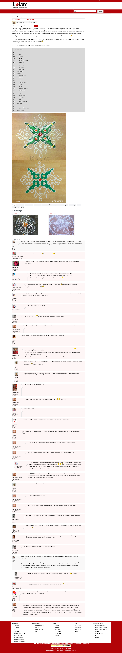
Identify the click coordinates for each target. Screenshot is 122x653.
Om (16, 629)
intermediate (20, 205)
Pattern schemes (19, 639)
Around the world (39, 625)
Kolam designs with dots (101, 627)
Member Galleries (97, 1)
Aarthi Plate (58, 633)
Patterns (15, 623)
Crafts (62, 11)
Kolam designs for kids (100, 629)
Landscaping (78, 629)
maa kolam (37, 205)
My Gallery (33, 22)
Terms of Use (67, 650)
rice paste (44, 205)
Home (14, 17)
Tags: (13, 205)
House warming (39, 629)
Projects (75, 623)
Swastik (17, 631)
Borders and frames (20, 633)
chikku (50, 205)
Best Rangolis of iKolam (50, 11)
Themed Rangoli (35, 11)
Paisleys (17, 627)
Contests (97, 631)
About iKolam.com (50, 650)
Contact (74, 650)
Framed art (78, 625)
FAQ (96, 635)
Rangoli (14, 11)
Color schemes (19, 637)
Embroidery (58, 631)
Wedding (37, 631)
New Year (37, 627)
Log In (70, 11)
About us (97, 637)
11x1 (22, 207)
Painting (57, 625)
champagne (73, 205)
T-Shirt (76, 631)
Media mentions (99, 633)
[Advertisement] (59, 5)
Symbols (17, 625)
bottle (79, 205)
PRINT (36, 26)
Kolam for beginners (100, 625)
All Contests (23, 11)
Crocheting (58, 635)
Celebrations (36, 623)
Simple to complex (20, 641)
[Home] (20, 9)
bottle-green (16, 207)
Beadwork (57, 629)
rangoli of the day (58, 205)
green (66, 205)
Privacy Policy (59, 650)
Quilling (57, 627)
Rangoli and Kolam (98, 623)
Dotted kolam (29, 205)
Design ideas (18, 635)
